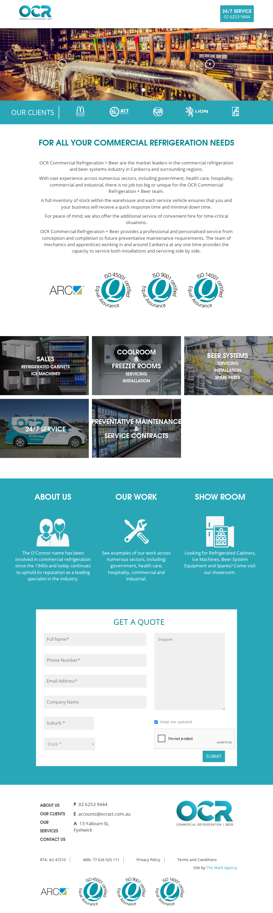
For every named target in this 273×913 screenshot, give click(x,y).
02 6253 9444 (93, 804)
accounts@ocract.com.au (104, 814)
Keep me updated (176, 721)
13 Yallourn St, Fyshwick (91, 826)
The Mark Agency (221, 867)
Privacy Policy (148, 859)
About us (49, 805)
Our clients (52, 813)
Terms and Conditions (197, 859)
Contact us (52, 839)
